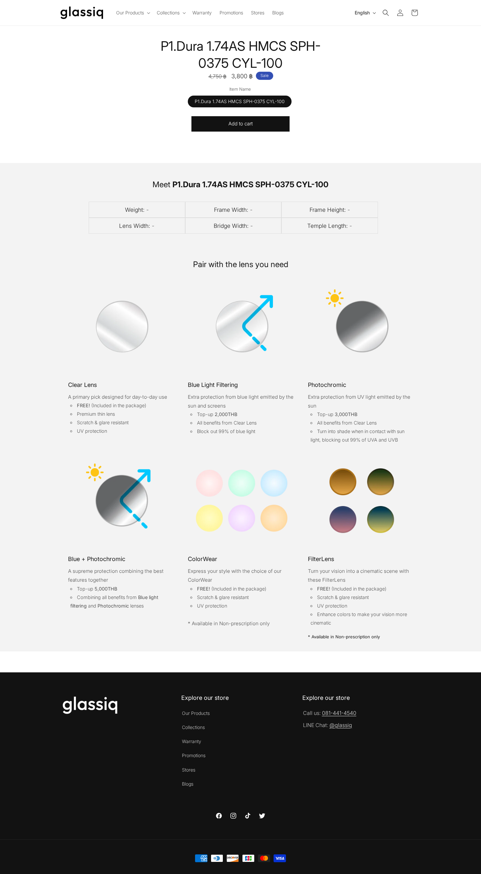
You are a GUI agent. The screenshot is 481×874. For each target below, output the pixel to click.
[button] (132, 13)
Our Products (196, 713)
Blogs (187, 784)
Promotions (193, 755)
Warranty (191, 741)
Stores (188, 770)
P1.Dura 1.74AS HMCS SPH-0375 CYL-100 (240, 101)
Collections (193, 727)
